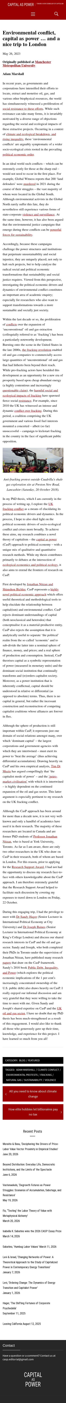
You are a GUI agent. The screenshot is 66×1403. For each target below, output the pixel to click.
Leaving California (12, 1324)
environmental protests (22, 1074)
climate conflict (48, 1069)
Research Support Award (28, 867)
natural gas (13, 1080)
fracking (46, 1074)
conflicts (11, 324)
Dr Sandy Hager (26, 916)
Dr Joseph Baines (34, 927)
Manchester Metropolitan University (27, 63)
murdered (29, 184)
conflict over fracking (28, 410)
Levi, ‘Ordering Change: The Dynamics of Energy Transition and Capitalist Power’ (29, 1285)
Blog (22, 1060)
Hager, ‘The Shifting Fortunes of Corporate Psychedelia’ (26, 1306)
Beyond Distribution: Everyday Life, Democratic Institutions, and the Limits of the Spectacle (29, 1167)
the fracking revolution (36, 350)
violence (50, 1080)
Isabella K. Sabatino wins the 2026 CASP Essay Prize (32, 1231)
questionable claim (15, 390)
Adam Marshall (25, 1069)
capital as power (46, 539)
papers (7, 962)
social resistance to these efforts (23, 108)
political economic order (18, 154)
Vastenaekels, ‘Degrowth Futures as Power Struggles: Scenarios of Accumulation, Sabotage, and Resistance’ (32, 1190)
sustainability (33, 1080)
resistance (25, 400)
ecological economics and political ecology (30, 565)
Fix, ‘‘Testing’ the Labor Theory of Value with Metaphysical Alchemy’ (27, 1213)
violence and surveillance (38, 214)
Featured (34, 1060)
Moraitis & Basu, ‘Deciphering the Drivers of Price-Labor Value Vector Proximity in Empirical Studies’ (31, 1146)
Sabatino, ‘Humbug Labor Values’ (21, 1246)
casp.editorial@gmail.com (18, 1359)
